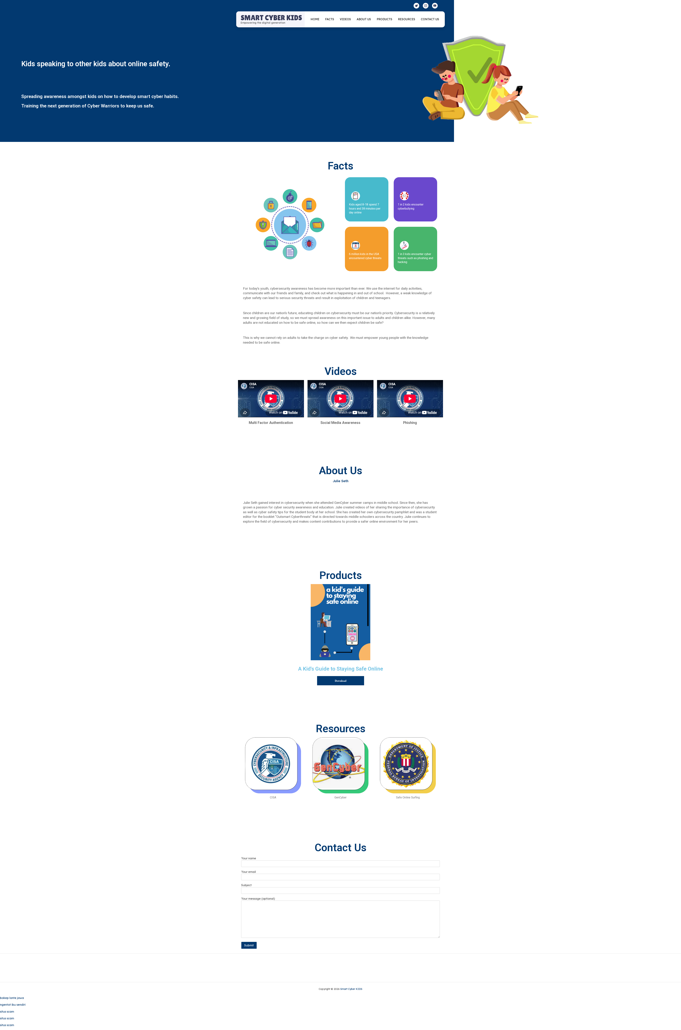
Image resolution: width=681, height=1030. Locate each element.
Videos (345, 19)
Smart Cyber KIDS (271, 18)
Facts (329, 19)
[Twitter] (416, 6)
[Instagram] (425, 6)
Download (340, 681)
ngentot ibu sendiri (13, 1004)
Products (384, 19)
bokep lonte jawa (12, 998)
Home (315, 19)
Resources (406, 19)
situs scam (7, 1011)
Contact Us (430, 19)
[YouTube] (435, 6)
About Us (364, 19)
